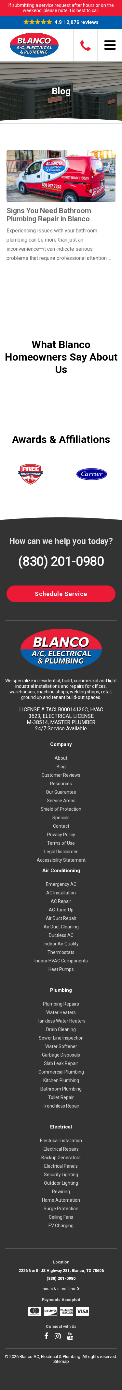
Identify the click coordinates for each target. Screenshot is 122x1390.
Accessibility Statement (61, 860)
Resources (61, 783)
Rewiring (61, 1191)
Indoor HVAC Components (61, 960)
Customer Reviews (61, 775)
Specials (61, 817)
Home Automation (61, 1200)
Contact (61, 826)
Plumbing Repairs (61, 1004)
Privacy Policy (61, 834)
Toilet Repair (61, 1097)
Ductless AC (61, 935)
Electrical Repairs (61, 1149)
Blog (61, 766)
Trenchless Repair (61, 1106)
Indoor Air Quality (61, 943)
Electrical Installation (61, 1140)
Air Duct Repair (61, 918)
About (61, 758)
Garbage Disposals (61, 1055)
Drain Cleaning (61, 1029)
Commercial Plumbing (61, 1072)
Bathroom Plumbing (61, 1089)
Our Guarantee (61, 792)
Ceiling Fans (61, 1217)
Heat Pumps (61, 969)
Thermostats (61, 952)
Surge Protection (61, 1208)
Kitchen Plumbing (61, 1080)
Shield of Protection (61, 809)
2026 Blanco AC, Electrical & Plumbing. (45, 1356)
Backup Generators (61, 1157)
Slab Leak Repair (61, 1063)
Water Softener (61, 1046)
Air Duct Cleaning (61, 926)
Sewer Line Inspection (61, 1038)
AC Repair (61, 901)
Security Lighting (61, 1174)
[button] (61, 22)
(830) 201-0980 (61, 561)
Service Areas (61, 800)
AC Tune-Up (61, 909)
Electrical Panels (61, 1166)
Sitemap (61, 1361)
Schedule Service (61, 593)
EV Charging (61, 1225)
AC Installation (61, 892)
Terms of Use (61, 843)
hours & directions (59, 1289)
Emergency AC (61, 884)
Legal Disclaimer (61, 851)
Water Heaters (61, 1012)
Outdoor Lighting (61, 1183)
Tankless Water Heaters (61, 1021)
